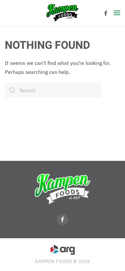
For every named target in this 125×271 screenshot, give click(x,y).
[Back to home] (62, 13)
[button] (117, 13)
